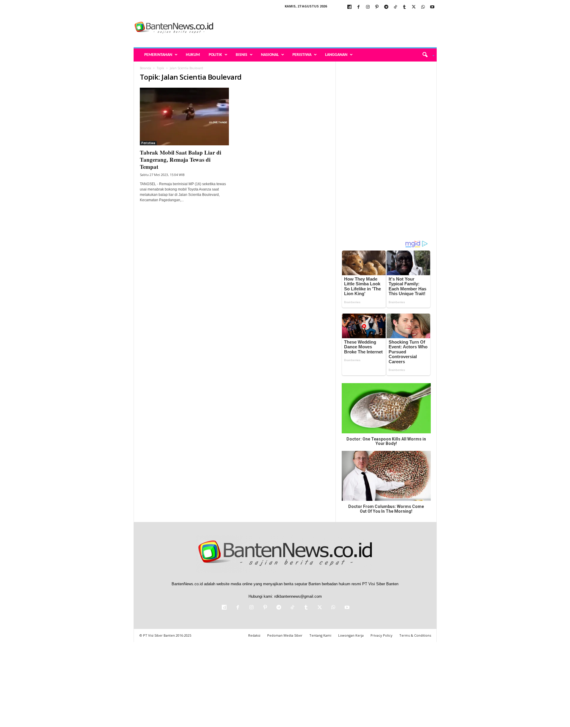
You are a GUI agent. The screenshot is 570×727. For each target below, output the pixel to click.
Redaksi (254, 635)
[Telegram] (386, 7)
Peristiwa (301, 55)
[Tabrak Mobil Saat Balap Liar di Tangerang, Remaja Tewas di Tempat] (184, 116)
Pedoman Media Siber (285, 635)
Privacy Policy (381, 635)
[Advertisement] (329, 28)
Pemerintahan (158, 55)
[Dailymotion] (349, 7)
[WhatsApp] (423, 7)
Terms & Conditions (415, 635)
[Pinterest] (377, 7)
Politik (215, 55)
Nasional (270, 55)
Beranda (145, 68)
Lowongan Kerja (351, 635)
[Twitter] (413, 7)
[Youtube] (432, 7)
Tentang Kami (320, 635)
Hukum (193, 55)
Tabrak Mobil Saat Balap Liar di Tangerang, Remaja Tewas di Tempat (180, 159)
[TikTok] (395, 7)
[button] (426, 55)
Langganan (336, 55)
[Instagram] (367, 7)
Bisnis (241, 55)
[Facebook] (358, 7)
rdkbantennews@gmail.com (298, 596)
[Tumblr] (404, 7)
